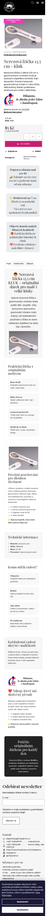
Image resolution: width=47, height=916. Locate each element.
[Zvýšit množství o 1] (39, 137)
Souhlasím (22, 909)
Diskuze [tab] (30, 263)
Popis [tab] (9, 263)
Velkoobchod (8, 878)
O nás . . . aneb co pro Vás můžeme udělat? (22, 872)
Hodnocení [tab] (19, 263)
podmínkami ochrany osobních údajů (23, 811)
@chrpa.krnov (12, 855)
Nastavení (22, 901)
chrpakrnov (11, 853)
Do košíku (25, 144)
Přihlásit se (11, 820)
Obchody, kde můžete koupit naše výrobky (21, 875)
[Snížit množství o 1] (27, 137)
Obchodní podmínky (12, 867)
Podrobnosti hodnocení (15, 55)
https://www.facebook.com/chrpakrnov (23, 850)
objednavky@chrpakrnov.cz (18, 838)
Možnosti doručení (13, 112)
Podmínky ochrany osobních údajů (18, 870)
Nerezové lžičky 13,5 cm (30, 157)
